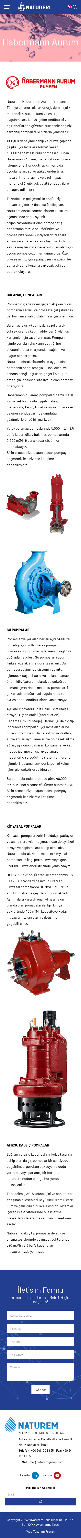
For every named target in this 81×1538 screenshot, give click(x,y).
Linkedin (25, 1475)
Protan (50, 1531)
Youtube (47, 1475)
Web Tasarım (35, 1531)
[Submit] (40, 1501)
